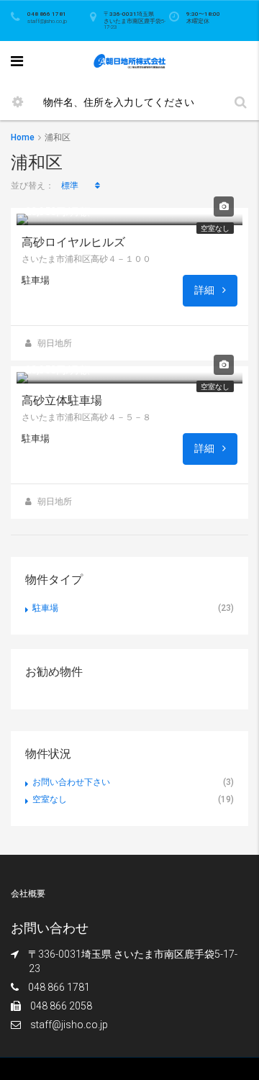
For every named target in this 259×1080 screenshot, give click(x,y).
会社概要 (28, 894)
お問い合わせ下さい (71, 782)
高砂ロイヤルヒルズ (73, 242)
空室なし (215, 228)
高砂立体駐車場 (62, 400)
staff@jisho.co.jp (69, 1024)
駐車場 (45, 608)
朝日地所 (54, 343)
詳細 (205, 290)
